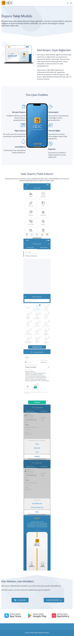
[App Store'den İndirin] (14, 615)
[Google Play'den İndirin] (38, 615)
